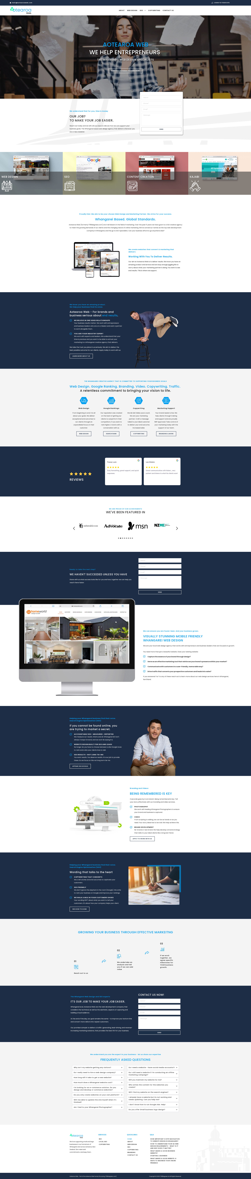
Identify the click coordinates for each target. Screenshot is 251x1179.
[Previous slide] (74, 528)
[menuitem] (121, 10)
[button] (31, 173)
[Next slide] (176, 528)
